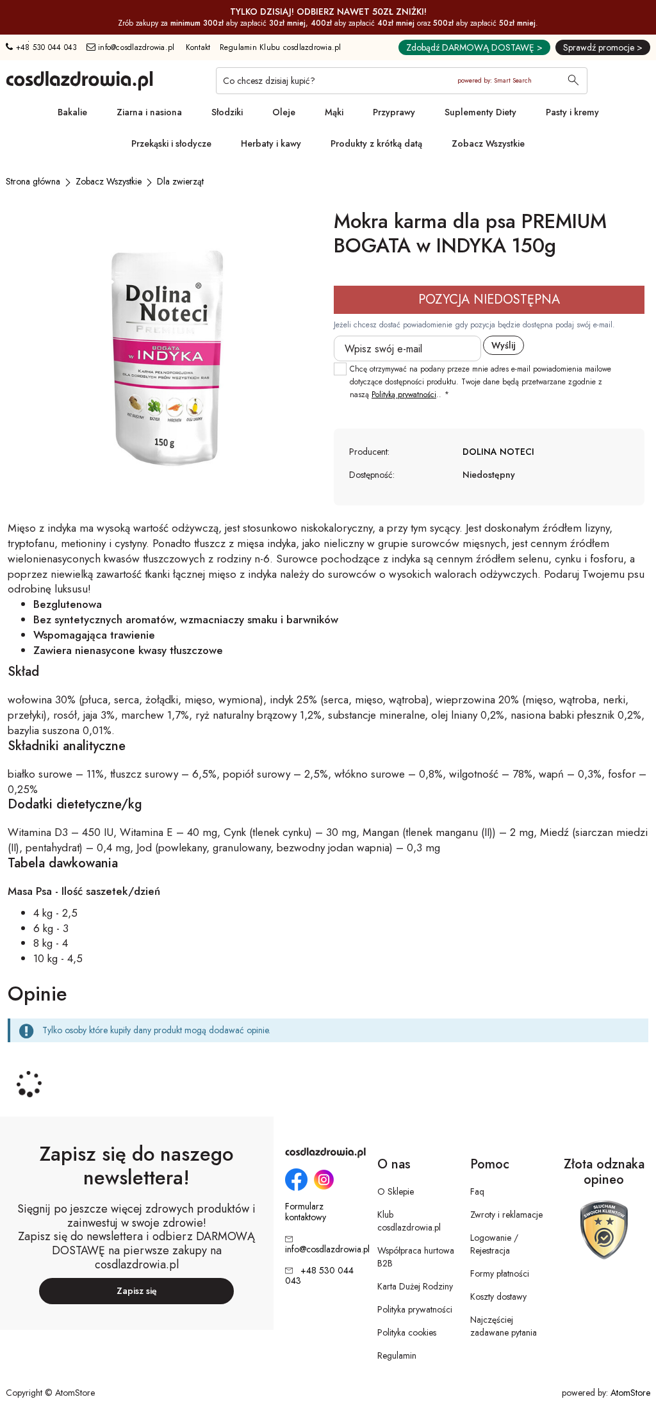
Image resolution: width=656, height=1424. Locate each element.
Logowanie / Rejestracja (494, 1244)
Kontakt (198, 47)
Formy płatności (499, 1273)
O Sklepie (395, 1191)
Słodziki (227, 112)
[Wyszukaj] (573, 81)
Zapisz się (137, 1290)
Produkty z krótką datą (376, 143)
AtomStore (630, 1392)
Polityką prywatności (404, 394)
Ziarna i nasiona (149, 112)
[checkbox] (340, 369)
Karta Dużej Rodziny (415, 1286)
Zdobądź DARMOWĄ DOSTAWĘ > (474, 47)
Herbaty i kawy (271, 143)
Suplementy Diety (480, 112)
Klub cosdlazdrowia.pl (409, 1221)
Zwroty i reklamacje (506, 1214)
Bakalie (72, 112)
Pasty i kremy (572, 112)
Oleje (283, 112)
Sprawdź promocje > (603, 47)
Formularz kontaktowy (305, 1212)
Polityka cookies (406, 1332)
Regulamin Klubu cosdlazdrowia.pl (280, 47)
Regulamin (396, 1355)
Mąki (334, 112)
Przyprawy (394, 112)
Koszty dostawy (498, 1296)
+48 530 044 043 (45, 47)
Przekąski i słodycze (171, 143)
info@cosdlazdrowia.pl (135, 47)
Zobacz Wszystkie (488, 143)
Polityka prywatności (414, 1309)
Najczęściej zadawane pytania (503, 1326)
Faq (477, 1191)
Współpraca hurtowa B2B (415, 1257)
